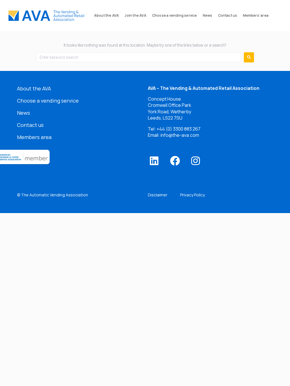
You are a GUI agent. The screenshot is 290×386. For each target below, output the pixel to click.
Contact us (30, 125)
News (23, 112)
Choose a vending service (48, 100)
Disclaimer (157, 195)
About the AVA (34, 88)
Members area (34, 137)
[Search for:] (138, 57)
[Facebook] (175, 161)
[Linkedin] (154, 161)
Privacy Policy (192, 195)
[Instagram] (195, 161)
